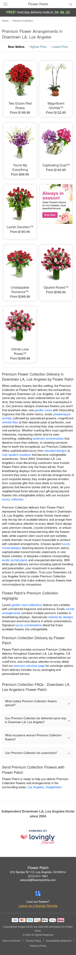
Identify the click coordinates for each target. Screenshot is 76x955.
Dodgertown (54, 787)
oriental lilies (10, 422)
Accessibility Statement (58, 940)
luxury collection (12, 499)
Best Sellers (16, 47)
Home (5, 20)
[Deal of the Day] (56, 209)
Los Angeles (36, 787)
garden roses (43, 410)
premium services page (29, 665)
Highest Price (38, 47)
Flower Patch (38, 4)
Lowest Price (60, 47)
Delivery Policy (38, 945)
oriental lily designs (60, 617)
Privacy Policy (33, 940)
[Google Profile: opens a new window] (38, 893)
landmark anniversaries (48, 438)
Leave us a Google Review (38, 906)
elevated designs (55, 450)
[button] (67, 946)
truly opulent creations (16, 454)
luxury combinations (28, 625)
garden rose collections (27, 605)
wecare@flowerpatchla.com (38, 880)
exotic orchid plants (15, 560)
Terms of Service (11, 940)
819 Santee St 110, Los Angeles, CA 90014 (38, 872)
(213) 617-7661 (38, 876)
